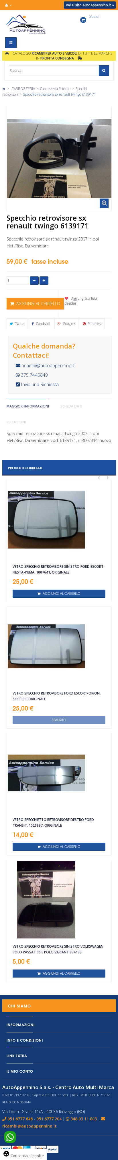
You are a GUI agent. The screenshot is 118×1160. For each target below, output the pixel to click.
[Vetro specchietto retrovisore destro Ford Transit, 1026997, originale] (59, 773)
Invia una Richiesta (39, 384)
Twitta (19, 323)
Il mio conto (20, 1071)
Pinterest (94, 323)
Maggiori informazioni (28, 406)
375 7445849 (34, 375)
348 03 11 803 (83, 1118)
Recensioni (16, 422)
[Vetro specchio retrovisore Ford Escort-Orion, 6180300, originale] (59, 646)
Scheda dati (71, 406)
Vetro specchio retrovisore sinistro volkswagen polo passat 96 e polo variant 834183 (58, 949)
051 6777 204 (49, 1118)
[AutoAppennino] (29, 24)
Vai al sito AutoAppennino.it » (90, 5)
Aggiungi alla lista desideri (81, 301)
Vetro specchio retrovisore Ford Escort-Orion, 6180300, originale (57, 696)
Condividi (42, 323)
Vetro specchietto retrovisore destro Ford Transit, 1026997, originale (53, 822)
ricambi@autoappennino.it (47, 365)
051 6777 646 (20, 1118)
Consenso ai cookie (23, 1155)
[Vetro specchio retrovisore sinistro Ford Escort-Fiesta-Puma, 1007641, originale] (59, 520)
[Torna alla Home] (3, 88)
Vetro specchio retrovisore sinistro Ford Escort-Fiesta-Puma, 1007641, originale (59, 569)
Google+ (68, 323)
